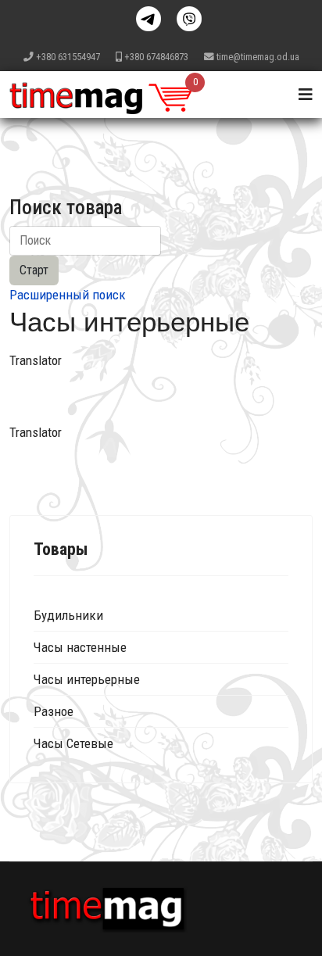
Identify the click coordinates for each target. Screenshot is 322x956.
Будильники (68, 615)
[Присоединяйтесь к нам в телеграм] (148, 18)
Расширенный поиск (67, 295)
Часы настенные (80, 647)
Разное (53, 711)
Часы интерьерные (87, 679)
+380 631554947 (68, 57)
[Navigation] (306, 94)
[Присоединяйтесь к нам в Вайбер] (189, 18)
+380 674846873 (156, 57)
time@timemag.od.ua (257, 57)
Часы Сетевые (73, 743)
